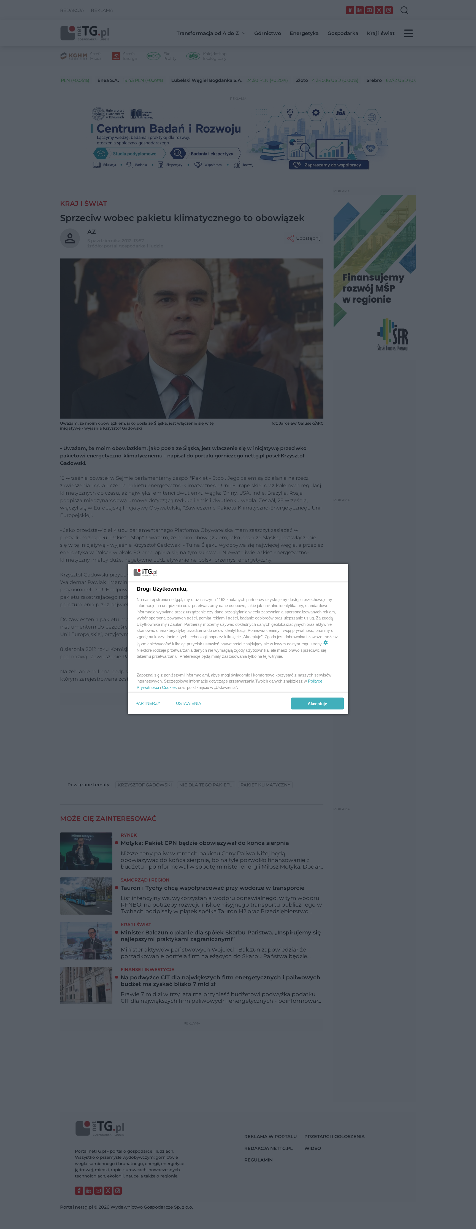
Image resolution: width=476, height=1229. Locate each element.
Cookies (169, 687)
